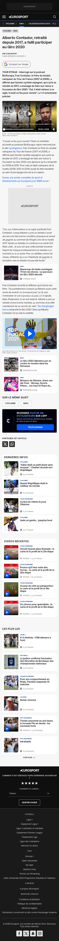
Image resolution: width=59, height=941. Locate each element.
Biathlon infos (29, 869)
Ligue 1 (29, 820)
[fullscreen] (51, 104)
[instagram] (40, 933)
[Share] (47, 104)
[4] (33, 783)
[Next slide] (55, 24)
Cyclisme (7, 31)
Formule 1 (29, 856)
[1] (22, 783)
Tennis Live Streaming (29, 874)
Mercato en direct (29, 846)
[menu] (54, 16)
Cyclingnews (15, 148)
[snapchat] (33, 933)
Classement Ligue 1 (29, 824)
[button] (4, 17)
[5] (36, 783)
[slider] (4, 129)
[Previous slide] (3, 24)
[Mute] (54, 129)
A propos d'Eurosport (29, 889)
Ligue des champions (29, 841)
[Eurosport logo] (18, 17)
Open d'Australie (29, 861)
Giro (15, 31)
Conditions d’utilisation (29, 899)
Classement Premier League (29, 833)
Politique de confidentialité (29, 904)
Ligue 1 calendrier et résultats (29, 828)
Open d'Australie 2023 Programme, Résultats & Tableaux (29, 878)
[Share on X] (5, 444)
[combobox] (29, 793)
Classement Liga (29, 837)
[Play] (29, 113)
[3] (29, 783)
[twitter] (26, 933)
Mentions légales (29, 908)
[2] (26, 783)
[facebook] (19, 933)
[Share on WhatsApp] (12, 444)
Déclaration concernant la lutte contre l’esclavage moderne (29, 912)
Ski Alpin (29, 865)
